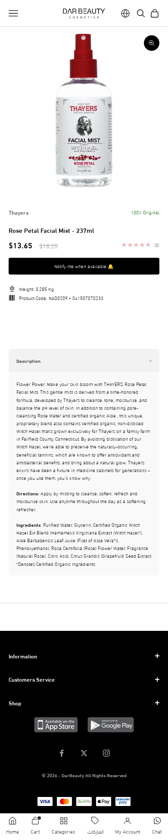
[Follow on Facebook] (61, 753)
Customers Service (32, 679)
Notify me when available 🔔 (84, 265)
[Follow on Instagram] (106, 753)
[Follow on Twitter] (84, 753)
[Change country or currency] (125, 13)
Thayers (18, 212)
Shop (15, 702)
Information (23, 656)
